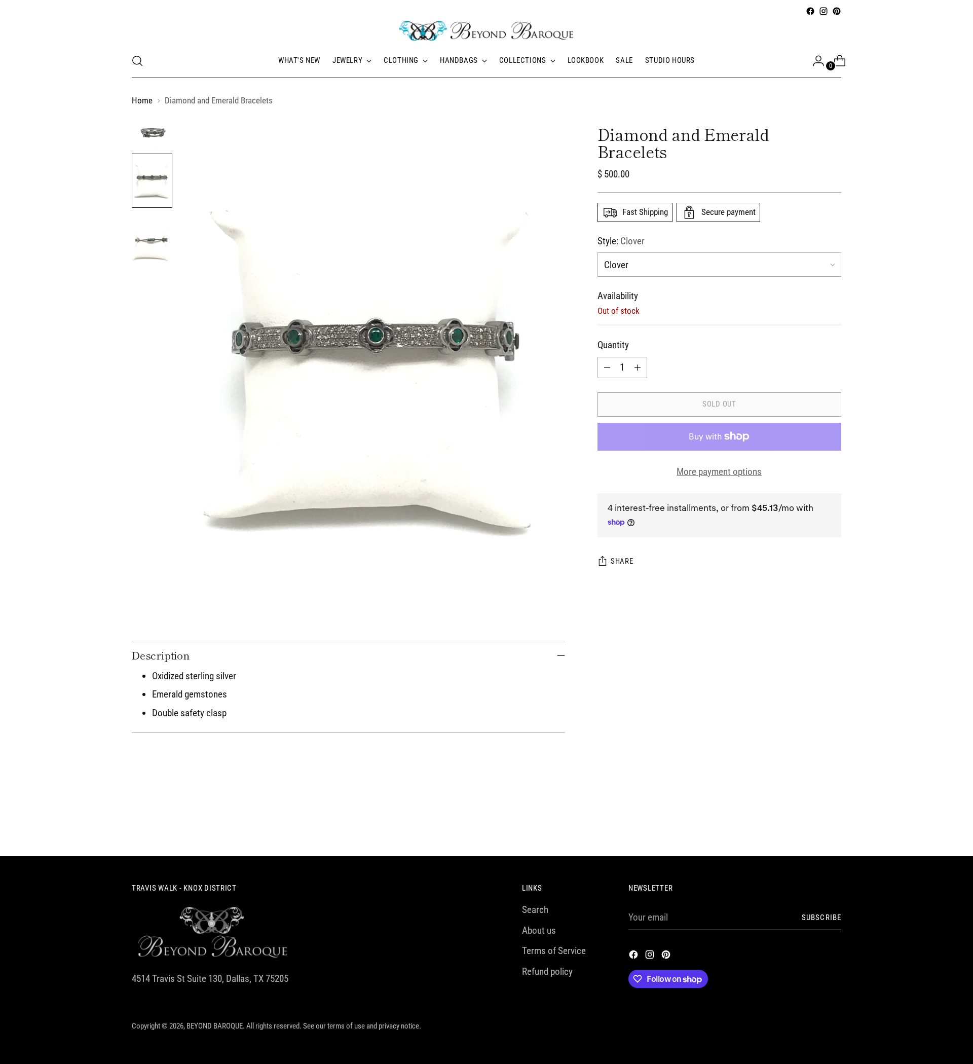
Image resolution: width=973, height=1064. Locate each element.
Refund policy (547, 971)
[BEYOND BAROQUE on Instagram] (823, 11)
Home (142, 100)
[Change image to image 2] (152, 181)
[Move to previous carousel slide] (809, 821)
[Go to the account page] (814, 61)
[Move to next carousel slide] (832, 821)
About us (539, 930)
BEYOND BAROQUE (214, 1026)
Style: (621, 241)
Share (622, 561)
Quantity (613, 345)
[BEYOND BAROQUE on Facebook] (810, 11)
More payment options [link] (719, 472)
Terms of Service (554, 951)
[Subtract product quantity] (607, 367)
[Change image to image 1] (152, 132)
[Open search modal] (137, 61)
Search (535, 909)
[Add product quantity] (637, 367)
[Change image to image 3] (152, 241)
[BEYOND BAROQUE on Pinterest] (836, 11)
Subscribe (821, 917)
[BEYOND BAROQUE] (486, 31)
